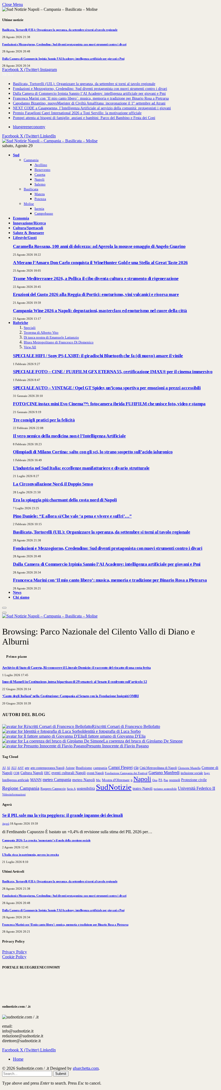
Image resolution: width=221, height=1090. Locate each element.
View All (30, 347)
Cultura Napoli (31, 773)
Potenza (40, 199)
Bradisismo (84, 768)
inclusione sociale (192, 773)
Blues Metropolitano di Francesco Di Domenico (59, 342)
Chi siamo (21, 597)
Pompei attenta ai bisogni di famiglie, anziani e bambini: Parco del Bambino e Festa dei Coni (84, 118)
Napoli (39, 179)
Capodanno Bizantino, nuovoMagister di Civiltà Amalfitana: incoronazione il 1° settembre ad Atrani (89, 103)
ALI (13, 768)
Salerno (40, 184)
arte (27, 768)
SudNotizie (114, 787)
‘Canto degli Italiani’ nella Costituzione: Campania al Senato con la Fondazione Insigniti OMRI (70, 696)
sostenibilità (86, 788)
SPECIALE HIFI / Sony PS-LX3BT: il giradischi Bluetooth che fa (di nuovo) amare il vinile (98, 355)
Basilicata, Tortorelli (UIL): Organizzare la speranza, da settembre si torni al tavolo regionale (60, 29)
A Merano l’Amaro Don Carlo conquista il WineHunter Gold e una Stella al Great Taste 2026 (100, 262)
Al (8, 768)
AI (4, 768)
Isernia (39, 209)
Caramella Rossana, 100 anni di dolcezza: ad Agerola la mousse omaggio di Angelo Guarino (99, 246)
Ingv (207, 773)
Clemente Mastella (189, 768)
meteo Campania (57, 779)
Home (18, 1059)
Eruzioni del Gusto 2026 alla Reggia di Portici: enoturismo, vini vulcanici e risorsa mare (96, 294)
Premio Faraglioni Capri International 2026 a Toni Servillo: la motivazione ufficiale (77, 113)
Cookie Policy (14, 956)
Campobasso (43, 213)
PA (160, 780)
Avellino (40, 165)
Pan (166, 780)
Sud (16, 155)
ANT (21, 768)
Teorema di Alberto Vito (41, 332)
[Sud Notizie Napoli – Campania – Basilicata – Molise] (50, 141)
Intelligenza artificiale (15, 780)
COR (16, 773)
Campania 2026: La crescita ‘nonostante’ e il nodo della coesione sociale (46, 840)
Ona (154, 780)
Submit (60, 1074)
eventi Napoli (95, 773)
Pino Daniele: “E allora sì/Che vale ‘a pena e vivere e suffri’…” (72, 516)
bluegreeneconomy (29, 126)
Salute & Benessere (28, 233)
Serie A (71, 788)
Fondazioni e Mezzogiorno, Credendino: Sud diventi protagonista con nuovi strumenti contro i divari (64, 44)
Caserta (39, 175)
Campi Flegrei (120, 767)
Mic (98, 780)
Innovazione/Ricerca (29, 223)
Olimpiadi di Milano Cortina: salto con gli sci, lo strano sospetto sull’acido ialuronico (93, 451)
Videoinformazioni (14, 794)
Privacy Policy (14, 952)
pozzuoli (174, 780)
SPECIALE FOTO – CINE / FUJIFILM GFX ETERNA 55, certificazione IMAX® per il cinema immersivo (112, 371)
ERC (47, 773)
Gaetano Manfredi (164, 772)
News (17, 592)
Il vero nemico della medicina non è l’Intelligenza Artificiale (69, 435)
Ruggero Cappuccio (53, 789)
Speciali (30, 328)
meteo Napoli (83, 780)
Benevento (42, 170)
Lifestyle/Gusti (25, 237)
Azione (70, 768)
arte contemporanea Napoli (47, 768)
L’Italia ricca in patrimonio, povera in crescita (30, 854)
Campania (31, 160)
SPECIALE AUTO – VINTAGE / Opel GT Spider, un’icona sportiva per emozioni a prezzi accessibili (107, 387)
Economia (21, 218)
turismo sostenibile (165, 788)
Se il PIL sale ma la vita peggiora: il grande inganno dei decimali (62, 815)
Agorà (5, 823)
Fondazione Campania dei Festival (126, 773)
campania (100, 768)
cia (136, 767)
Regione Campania (20, 788)
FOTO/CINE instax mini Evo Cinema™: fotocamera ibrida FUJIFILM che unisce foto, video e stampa (109, 403)
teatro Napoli (143, 789)
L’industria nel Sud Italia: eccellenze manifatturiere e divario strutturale (81, 468)
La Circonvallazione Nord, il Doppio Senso (53, 484)
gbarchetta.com (86, 1068)
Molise (29, 204)
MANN (36, 780)
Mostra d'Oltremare (116, 780)
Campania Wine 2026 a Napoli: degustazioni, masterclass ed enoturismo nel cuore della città (100, 310)
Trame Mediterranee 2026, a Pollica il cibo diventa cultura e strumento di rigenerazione (95, 278)
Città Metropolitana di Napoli (158, 768)
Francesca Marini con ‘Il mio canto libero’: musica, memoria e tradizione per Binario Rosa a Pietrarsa (91, 98)
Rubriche (20, 322)
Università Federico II (196, 788)
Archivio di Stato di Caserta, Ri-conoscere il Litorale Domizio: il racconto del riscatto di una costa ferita (76, 668)
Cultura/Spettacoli (28, 228)
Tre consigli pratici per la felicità (44, 420)
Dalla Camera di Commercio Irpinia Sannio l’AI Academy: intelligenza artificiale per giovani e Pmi (63, 58)
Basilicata (31, 189)
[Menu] (4, 608)
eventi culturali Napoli (68, 773)
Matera (39, 194)
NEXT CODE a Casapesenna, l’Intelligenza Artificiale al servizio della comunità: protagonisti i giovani (92, 108)
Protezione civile (194, 780)
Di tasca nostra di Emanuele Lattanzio (51, 337)
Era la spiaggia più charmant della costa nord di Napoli (65, 499)
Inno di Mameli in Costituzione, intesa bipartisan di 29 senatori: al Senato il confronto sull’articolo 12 (74, 682)
